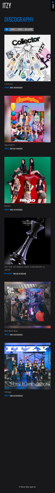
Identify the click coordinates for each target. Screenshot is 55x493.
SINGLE (13, 29)
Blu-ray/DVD (28, 29)
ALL (7, 29)
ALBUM (20, 29)
